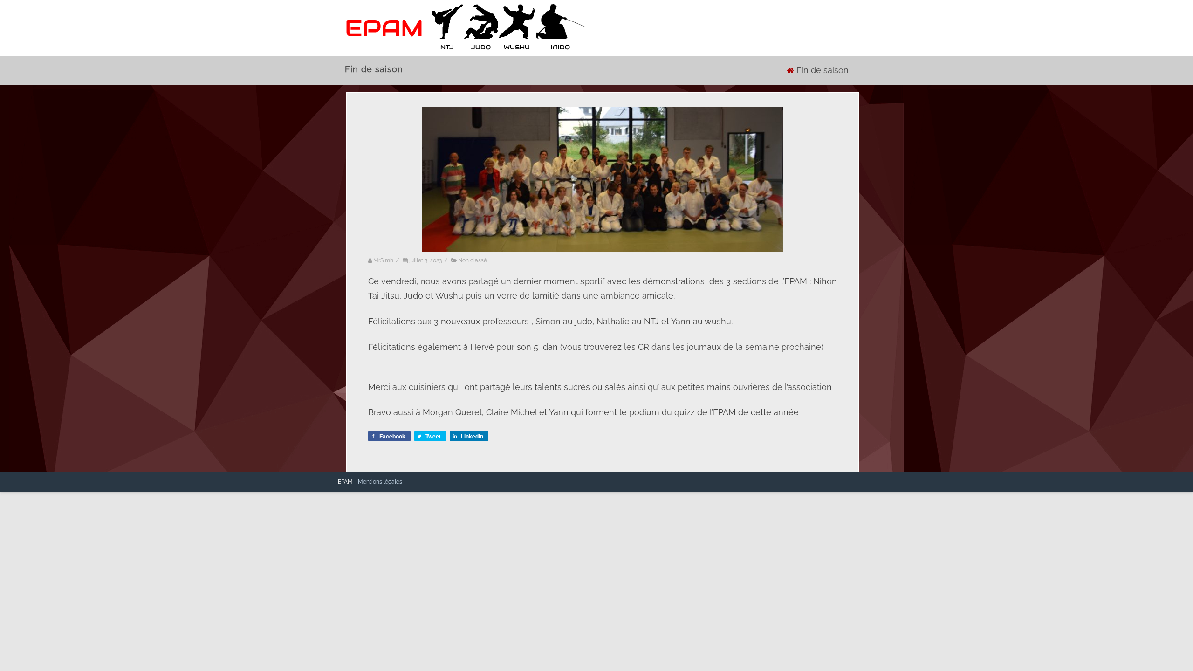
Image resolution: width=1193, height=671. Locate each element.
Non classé (472, 260)
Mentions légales (380, 482)
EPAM (384, 28)
